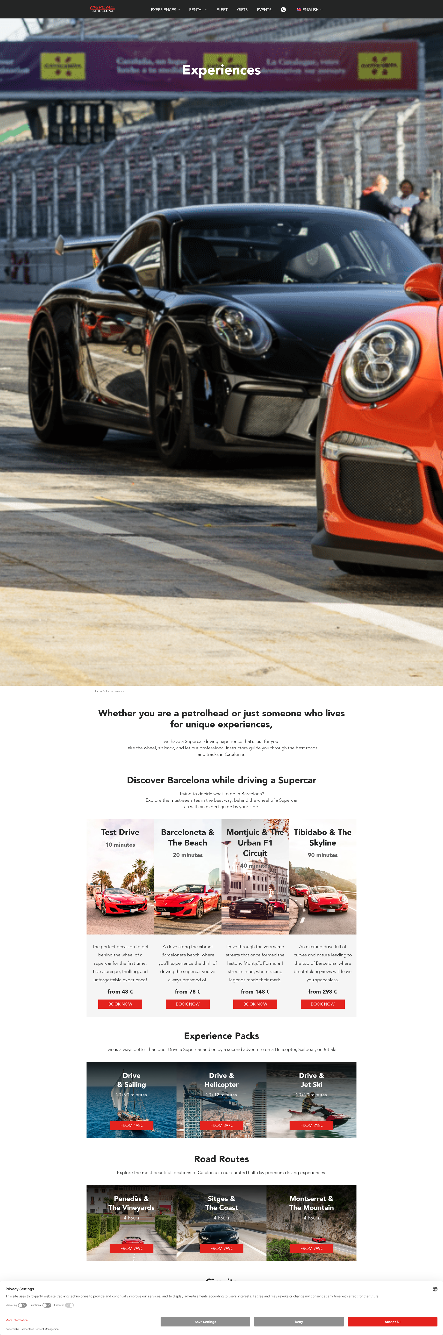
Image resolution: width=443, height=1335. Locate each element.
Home (97, 691)
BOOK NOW (120, 1004)
